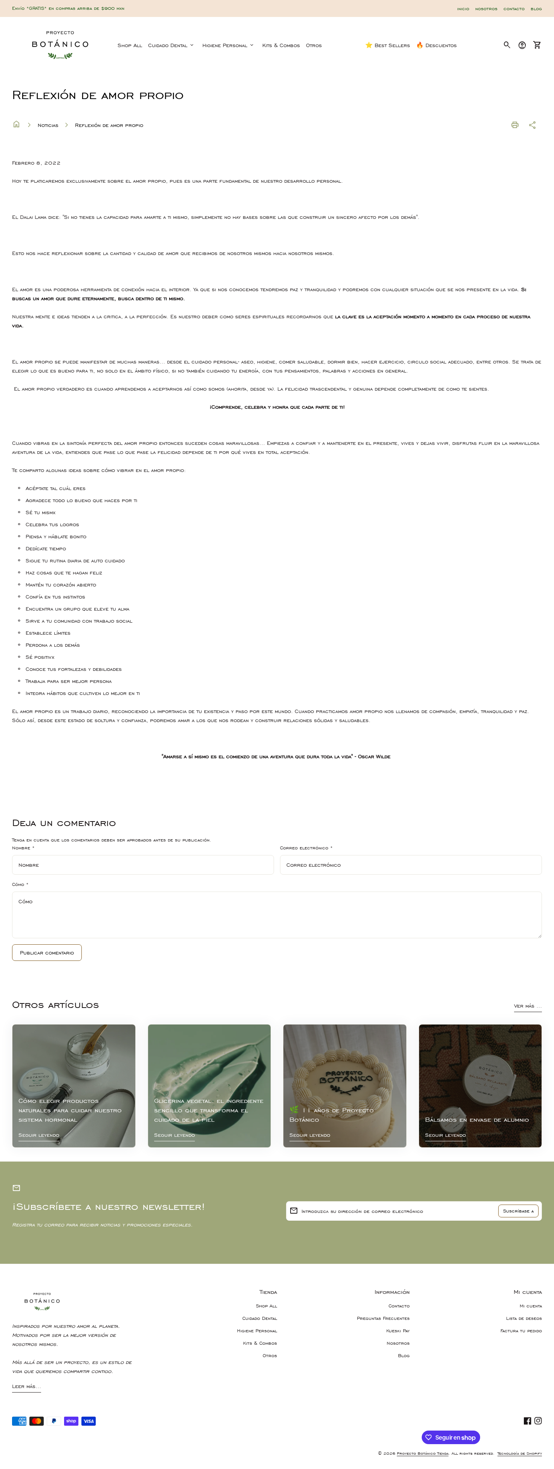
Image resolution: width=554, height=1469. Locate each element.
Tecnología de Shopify (519, 1453)
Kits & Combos (281, 45)
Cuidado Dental (171, 45)
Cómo (20, 884)
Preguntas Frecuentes (383, 1318)
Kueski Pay (398, 1331)
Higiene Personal (228, 45)
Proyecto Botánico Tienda (422, 1453)
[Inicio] (60, 44)
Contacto (399, 1306)
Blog (404, 1356)
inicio (463, 9)
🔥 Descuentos (436, 45)
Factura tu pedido (521, 1331)
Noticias (48, 125)
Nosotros (398, 1343)
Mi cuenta (531, 1306)
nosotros (486, 9)
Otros (314, 45)
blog (536, 9)
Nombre (23, 848)
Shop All (130, 45)
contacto (514, 9)
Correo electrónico (306, 848)
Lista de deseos (524, 1318)
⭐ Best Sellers (387, 45)
